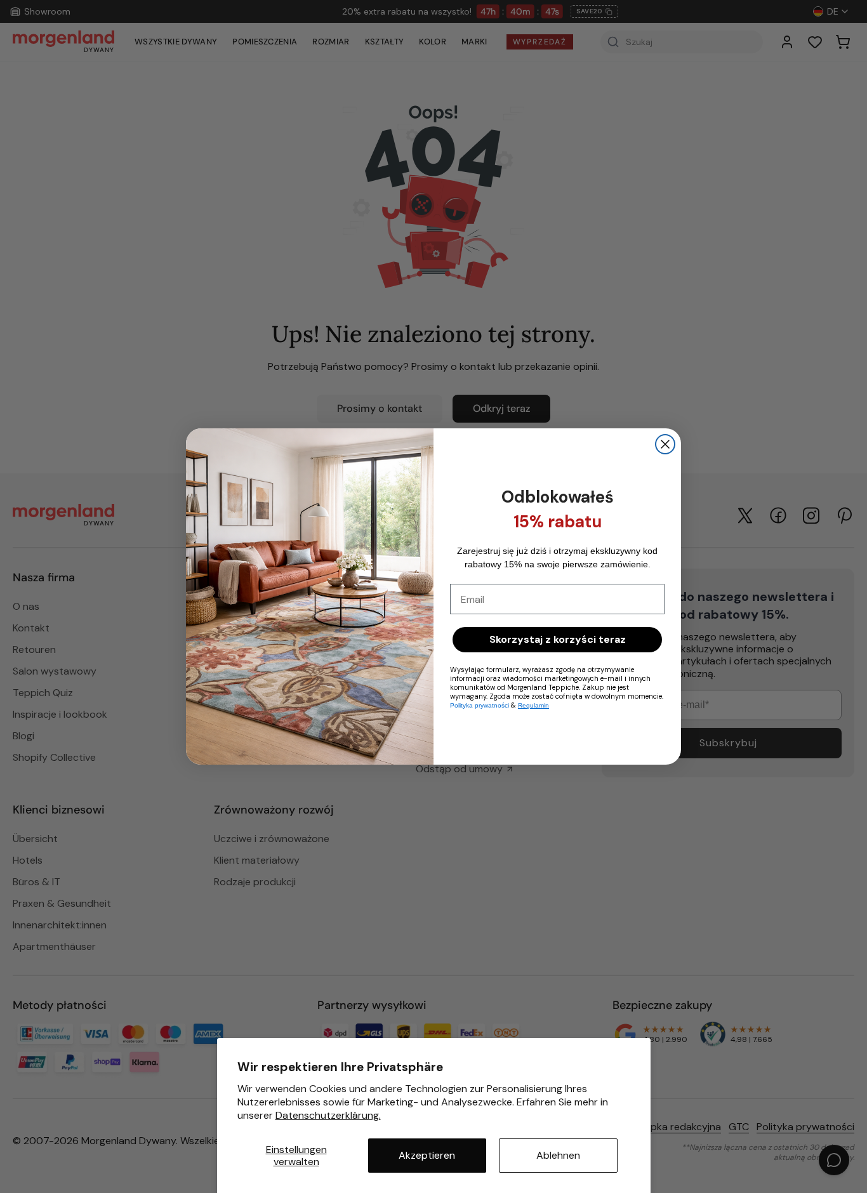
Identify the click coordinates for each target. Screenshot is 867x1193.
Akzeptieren (427, 1155)
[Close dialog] (665, 444)
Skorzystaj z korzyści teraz (557, 639)
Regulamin (533, 705)
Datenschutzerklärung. (328, 1115)
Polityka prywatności (479, 705)
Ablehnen (558, 1155)
